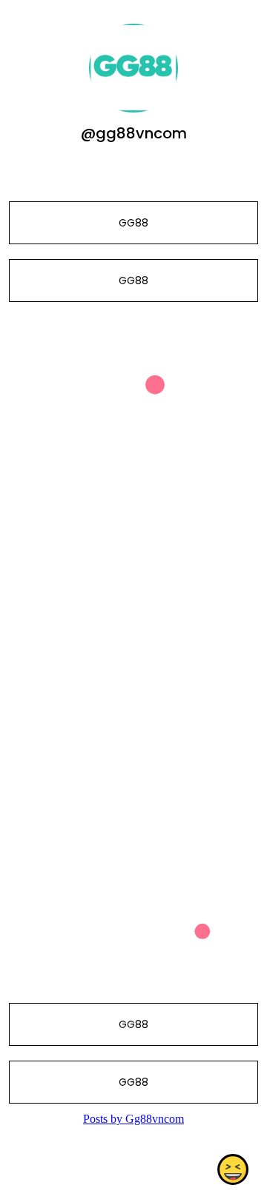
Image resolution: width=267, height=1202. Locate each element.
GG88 (133, 222)
